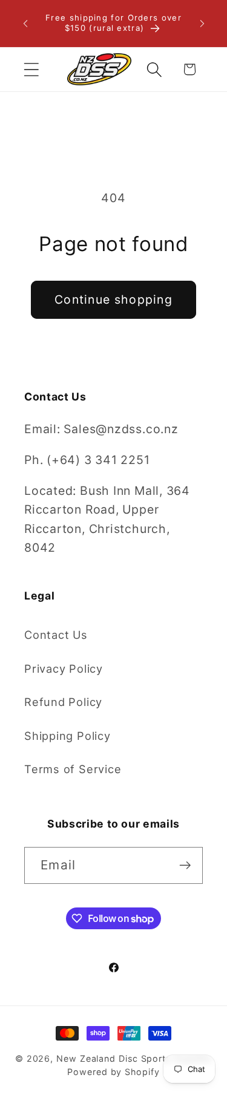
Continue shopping (113, 299)
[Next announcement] (202, 23)
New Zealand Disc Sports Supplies (134, 1058)
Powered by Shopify (113, 1072)
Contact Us (56, 634)
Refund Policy (63, 701)
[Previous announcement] (25, 23)
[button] (31, 69)
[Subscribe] (185, 865)
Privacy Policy (63, 668)
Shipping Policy (67, 735)
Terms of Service (72, 769)
